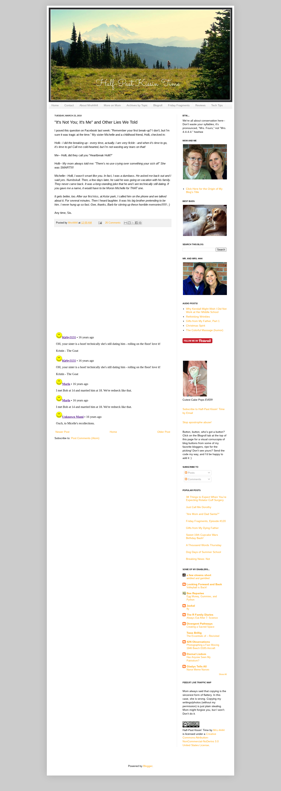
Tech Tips (217, 105)
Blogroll (157, 105)
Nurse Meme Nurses (198, 669)
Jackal (191, 605)
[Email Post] (100, 222)
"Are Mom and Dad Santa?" (202, 513)
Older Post (163, 431)
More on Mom (112, 105)
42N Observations (198, 641)
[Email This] (126, 223)
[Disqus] (112, 279)
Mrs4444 (73, 222)
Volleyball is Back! (197, 587)
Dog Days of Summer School (203, 552)
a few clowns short (199, 575)
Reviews (200, 105)
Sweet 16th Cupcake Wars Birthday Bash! (202, 536)
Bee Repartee (195, 593)
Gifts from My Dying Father (202, 527)
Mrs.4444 (219, 730)
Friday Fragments (179, 105)
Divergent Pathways (200, 623)
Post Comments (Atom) (85, 438)
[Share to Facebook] (136, 223)
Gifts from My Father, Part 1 (203, 321)
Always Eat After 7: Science (202, 617)
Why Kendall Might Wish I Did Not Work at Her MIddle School (206, 310)
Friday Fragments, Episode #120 (206, 521)
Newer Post (62, 431)
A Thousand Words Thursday (203, 545)
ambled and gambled (198, 578)
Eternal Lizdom (196, 654)
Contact (69, 105)
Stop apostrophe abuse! (197, 422)
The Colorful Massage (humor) (204, 330)
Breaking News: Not (198, 558)
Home (55, 105)
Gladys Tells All (197, 666)
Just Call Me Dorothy (198, 507)
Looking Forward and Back (204, 584)
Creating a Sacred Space (200, 626)
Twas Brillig (194, 632)
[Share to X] (133, 223)
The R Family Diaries (200, 614)
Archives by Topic (137, 105)
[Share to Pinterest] (140, 223)
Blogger (147, 765)
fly (188, 608)
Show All (223, 674)
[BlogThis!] (129, 223)
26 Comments (113, 222)
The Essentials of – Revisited (203, 636)
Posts (191, 472)
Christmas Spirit (195, 325)
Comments (194, 479)
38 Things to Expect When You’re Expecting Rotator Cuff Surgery (206, 498)
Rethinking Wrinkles (198, 316)
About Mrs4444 (89, 105)
